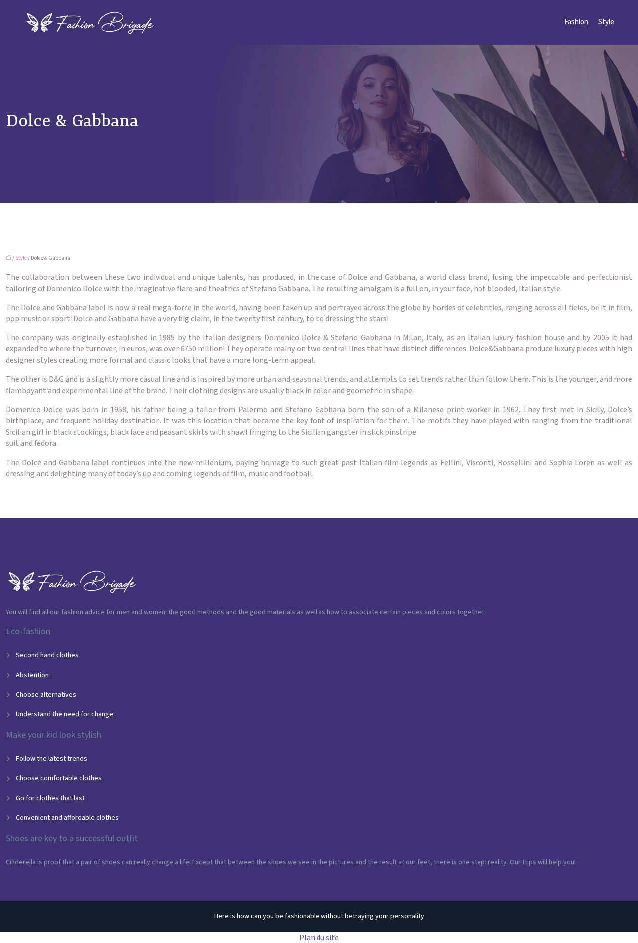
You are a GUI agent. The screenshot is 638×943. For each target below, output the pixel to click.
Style (606, 22)
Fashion (576, 22)
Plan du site (319, 937)
